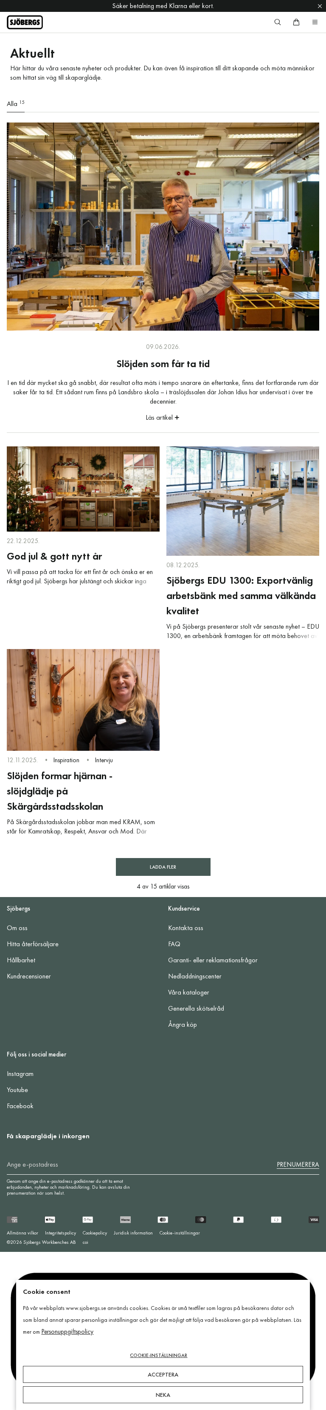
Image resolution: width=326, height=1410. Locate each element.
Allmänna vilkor (22, 1233)
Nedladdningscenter (195, 976)
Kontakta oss (185, 927)
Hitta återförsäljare (33, 943)
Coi (85, 1242)
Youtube (17, 1089)
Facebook (20, 1105)
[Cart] (296, 22)
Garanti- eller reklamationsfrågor (213, 960)
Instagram (20, 1073)
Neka (163, 1395)
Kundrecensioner (29, 976)
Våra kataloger (188, 992)
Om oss (17, 927)
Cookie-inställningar (180, 1233)
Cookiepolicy (95, 1233)
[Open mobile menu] (315, 22)
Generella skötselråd (196, 1008)
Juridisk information (133, 1233)
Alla (16, 103)
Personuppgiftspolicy (67, 1331)
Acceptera (163, 1374)
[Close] (320, 6)
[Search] (277, 22)
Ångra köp (182, 1024)
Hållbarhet (21, 960)
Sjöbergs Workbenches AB (49, 1242)
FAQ (174, 943)
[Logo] (25, 22)
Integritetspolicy (60, 1233)
